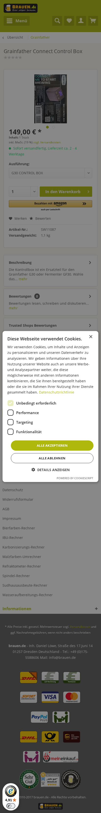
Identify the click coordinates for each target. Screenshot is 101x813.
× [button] (90, 337)
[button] (50, 469)
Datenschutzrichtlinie (56, 392)
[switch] (10, 806)
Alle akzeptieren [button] (52, 445)
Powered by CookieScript (75, 478)
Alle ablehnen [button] (52, 458)
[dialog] (50, 406)
